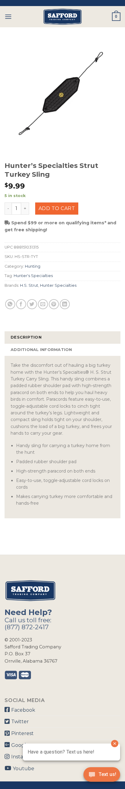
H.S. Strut (29, 285)
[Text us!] (102, 776)
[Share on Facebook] (21, 304)
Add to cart (57, 208)
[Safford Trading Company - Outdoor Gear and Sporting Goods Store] (62, 16)
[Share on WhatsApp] (10, 304)
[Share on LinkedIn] (65, 304)
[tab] (62, 337)
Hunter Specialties (58, 285)
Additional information (41, 349)
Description (26, 337)
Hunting (32, 266)
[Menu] (8, 16)
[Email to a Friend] (43, 304)
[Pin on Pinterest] (54, 304)
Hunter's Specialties (33, 275)
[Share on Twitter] (32, 304)
